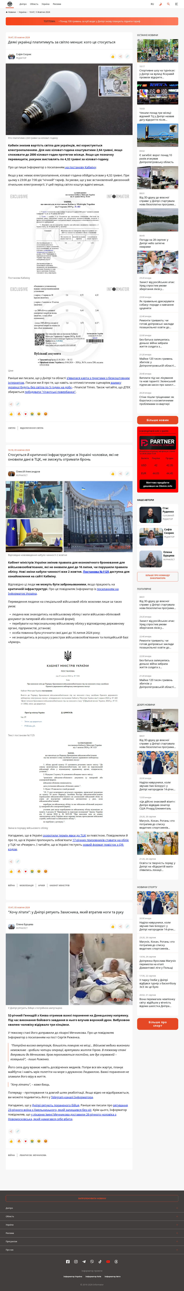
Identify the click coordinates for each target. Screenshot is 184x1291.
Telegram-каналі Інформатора (72, 1097)
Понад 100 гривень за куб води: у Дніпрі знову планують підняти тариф (100, 21)
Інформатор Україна (73, 1276)
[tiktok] (100, 1261)
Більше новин (158, 420)
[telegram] (84, 1261)
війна (11, 885)
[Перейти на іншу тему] (160, 4)
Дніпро (23, 4)
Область (34, 4)
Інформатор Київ (93, 1276)
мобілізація (26, 885)
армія (41, 885)
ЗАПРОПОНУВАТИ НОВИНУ (92, 1198)
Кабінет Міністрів (59, 885)
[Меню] (176, 4)
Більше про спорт (158, 1024)
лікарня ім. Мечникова (33, 1155)
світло (11, 428)
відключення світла (31, 428)
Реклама (57, 4)
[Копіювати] (127, 56)
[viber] (92, 1261)
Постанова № (93, 572)
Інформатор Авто (112, 1276)
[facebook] (68, 1261)
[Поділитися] (120, 56)
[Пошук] (168, 4)
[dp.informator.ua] (10, 4)
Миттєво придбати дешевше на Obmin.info (157, 484)
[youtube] (108, 1261)
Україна (45, 4)
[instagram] (76, 1261)
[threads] (116, 1261)
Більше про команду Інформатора (158, 576)
